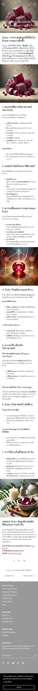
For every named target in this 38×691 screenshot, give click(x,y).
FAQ (4, 605)
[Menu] (3, 4)
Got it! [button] (19, 687)
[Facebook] (3, 663)
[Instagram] (8, 663)
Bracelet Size (7, 622)
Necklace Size (7, 618)
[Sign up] (35, 655)
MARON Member (8, 632)
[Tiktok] (18, 663)
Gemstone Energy (15, 553)
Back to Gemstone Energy (19, 570)
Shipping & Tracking (9, 592)
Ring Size (5, 615)
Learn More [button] (7, 682)
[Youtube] (13, 663)
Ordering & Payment (10, 589)
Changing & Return (9, 595)
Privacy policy (7, 601)
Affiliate (5, 635)
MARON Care (7, 598)
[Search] (30, 4)
